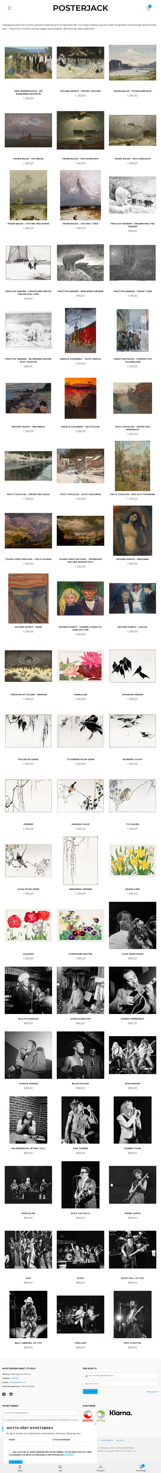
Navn (12, 1439)
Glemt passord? (152, 1391)
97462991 (15, 1378)
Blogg (120, 1440)
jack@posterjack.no (18, 1382)
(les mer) (69, 1455)
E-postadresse (61, 1439)
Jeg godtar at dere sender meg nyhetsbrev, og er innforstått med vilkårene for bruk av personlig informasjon (50, 1453)
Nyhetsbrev (107, 1440)
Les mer (123, 1451)
